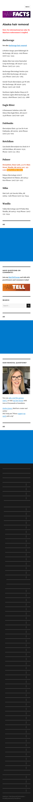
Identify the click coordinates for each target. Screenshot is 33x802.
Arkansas (8, 595)
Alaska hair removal (14, 582)
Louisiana (8, 659)
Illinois (7, 636)
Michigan (8, 677)
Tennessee (9, 736)
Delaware (8, 614)
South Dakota (10, 763)
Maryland (8, 668)
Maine (7, 663)
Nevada (8, 718)
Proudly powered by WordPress (12, 798)
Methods (6, 489)
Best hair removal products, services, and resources (14, 504)
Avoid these (7, 791)
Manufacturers (8, 777)
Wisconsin (9, 564)
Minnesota (9, 682)
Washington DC (11, 555)
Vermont (8, 541)
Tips (4, 494)
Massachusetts (10, 673)
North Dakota (10, 695)
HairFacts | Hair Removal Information (14, 796)
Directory (6, 498)
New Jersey (9, 745)
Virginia (8, 545)
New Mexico (9, 754)
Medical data (7, 781)
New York (8, 768)
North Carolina (10, 732)
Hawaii (7, 627)
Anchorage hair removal (18, 45)
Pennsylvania (10, 741)
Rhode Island (10, 750)
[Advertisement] (16, 244)
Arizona (8, 591)
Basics (5, 485)
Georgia (8, 623)
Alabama (8, 573)
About (5, 786)
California (8, 600)
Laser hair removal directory (14, 772)
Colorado (8, 604)
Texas (7, 532)
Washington (9, 550)
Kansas (7, 650)
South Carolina (10, 759)
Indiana (8, 641)
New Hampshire (11, 727)
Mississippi (9, 686)
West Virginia (10, 559)
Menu (27, 7)
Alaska (7, 577)
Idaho (7, 632)
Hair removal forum (10, 475)
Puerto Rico (8, 518)
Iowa (7, 645)
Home (5, 480)
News (5, 471)
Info (5, 514)
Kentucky (8, 654)
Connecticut (9, 609)
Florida (7, 618)
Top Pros (7, 523)
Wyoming (8, 568)
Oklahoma (9, 713)
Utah (7, 536)
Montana (8, 700)
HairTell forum (14, 277)
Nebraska (8, 709)
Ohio (7, 704)
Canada (6, 509)
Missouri (8, 691)
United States (9, 527)
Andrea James (7, 408)
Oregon (8, 722)
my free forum (18, 401)
